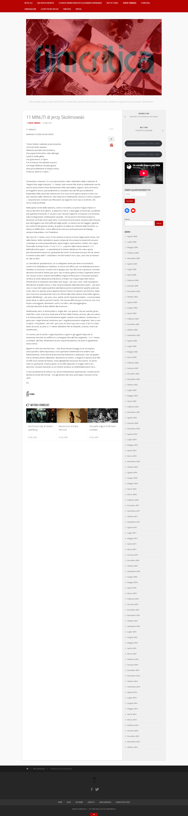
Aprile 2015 (131, 648)
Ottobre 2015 (132, 621)
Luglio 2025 (131, 269)
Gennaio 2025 (132, 286)
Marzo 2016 (131, 593)
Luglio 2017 (131, 533)
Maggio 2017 (132, 538)
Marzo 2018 (131, 494)
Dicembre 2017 (133, 505)
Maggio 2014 (132, 709)
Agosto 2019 (132, 434)
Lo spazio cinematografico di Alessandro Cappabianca (80, 3)
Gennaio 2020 (132, 423)
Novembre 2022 (133, 379)
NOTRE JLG (28, 3)
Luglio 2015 (131, 632)
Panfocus (67, 9)
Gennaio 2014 (132, 731)
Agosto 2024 (132, 302)
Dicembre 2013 (133, 736)
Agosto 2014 (132, 692)
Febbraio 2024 (133, 319)
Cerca (127, 219)
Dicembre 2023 (133, 324)
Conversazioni (30, 9)
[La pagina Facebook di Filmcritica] (92, 789)
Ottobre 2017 (132, 516)
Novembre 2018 (133, 461)
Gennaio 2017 (132, 555)
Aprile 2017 (131, 544)
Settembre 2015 (133, 626)
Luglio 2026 (131, 242)
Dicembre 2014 (133, 670)
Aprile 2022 (131, 401)
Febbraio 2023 (133, 363)
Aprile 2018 (131, 489)
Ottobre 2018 (132, 467)
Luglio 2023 (131, 346)
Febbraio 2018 (133, 500)
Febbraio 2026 (133, 253)
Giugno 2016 (132, 577)
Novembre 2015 (133, 615)
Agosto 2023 (132, 341)
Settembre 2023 (133, 335)
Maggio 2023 (132, 352)
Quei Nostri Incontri (45, 3)
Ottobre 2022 (132, 385)
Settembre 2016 (133, 571)
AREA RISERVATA (105, 802)
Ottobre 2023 (132, 330)
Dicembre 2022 (133, 374)
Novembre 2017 (133, 511)
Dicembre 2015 (133, 610)
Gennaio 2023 (132, 368)
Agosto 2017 (132, 527)
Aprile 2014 (131, 714)
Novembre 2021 (133, 412)
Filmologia (145, 3)
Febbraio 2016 (133, 599)
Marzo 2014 (131, 720)
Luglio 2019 (131, 439)
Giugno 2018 (132, 478)
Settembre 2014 (133, 687)
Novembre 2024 (133, 291)
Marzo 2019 (131, 456)
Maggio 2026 (132, 247)
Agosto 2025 (132, 264)
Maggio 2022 (132, 396)
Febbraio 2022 (133, 407)
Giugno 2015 (132, 637)
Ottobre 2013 (132, 747)
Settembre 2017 (133, 522)
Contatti (91, 802)
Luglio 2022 (131, 390)
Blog (69, 802)
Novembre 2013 (133, 741)
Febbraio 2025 (133, 280)
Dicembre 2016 (133, 560)
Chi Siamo (79, 802)
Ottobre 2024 (132, 297)
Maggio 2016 (132, 582)
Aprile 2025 (131, 275)
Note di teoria (112, 3)
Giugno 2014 (132, 703)
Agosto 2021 (132, 417)
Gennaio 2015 (132, 665)
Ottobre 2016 (132, 566)
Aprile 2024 (131, 313)
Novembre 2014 (133, 676)
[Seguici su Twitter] (97, 789)
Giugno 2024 (132, 308)
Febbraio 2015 (133, 659)
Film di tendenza (129, 3)
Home (60, 802)
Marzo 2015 (131, 654)
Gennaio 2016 (132, 604)
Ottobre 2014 (132, 681)
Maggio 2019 (132, 445)
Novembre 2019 (133, 428)
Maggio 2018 (132, 483)
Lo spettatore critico (49, 9)
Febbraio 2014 (133, 725)
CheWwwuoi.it (111, 809)
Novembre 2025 (133, 258)
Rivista (78, 9)
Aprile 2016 (131, 588)
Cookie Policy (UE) (123, 802)
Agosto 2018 (132, 472)
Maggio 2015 (132, 643)
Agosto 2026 (132, 236)
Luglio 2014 (131, 698)
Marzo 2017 (131, 549)
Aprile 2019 (131, 450)
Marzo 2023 (131, 357)
